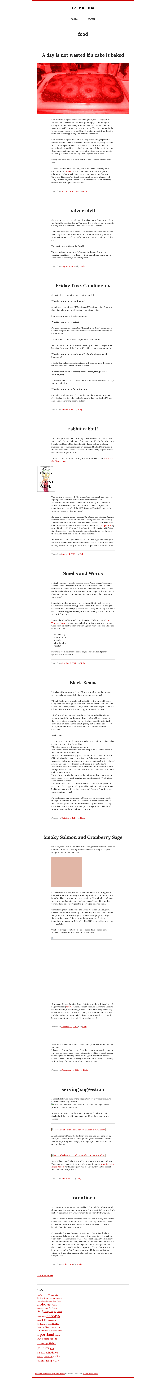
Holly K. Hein (83, 8)
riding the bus (50, 1338)
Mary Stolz (47, 1324)
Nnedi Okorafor (54, 1330)
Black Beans (83, 683)
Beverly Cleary (47, 1295)
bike (56, 1295)
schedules (52, 1352)
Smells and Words (83, 573)
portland (47, 1334)
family (46, 1308)
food (40, 1311)
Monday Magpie (44, 1327)
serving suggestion (83, 1089)
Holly (84, 191)
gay (55, 1312)
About (91, 19)
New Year (45, 1330)
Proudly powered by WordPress (50, 1373)
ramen (57, 1335)
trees (46, 1356)
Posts (74, 19)
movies (54, 1327)
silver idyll (83, 210)
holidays (53, 1316)
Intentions (83, 1198)
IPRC (44, 1320)
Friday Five (48, 1311)
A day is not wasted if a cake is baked (83, 55)
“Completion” (105, 525)
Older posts (45, 1275)
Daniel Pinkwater (47, 1301)
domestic (47, 1304)
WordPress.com (90, 1373)
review (69, 1007)
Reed (40, 1338)
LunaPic (68, 171)
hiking (44, 1316)
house (39, 1320)
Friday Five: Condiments (83, 286)
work (55, 1360)
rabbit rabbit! (83, 429)
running (42, 1343)
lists (49, 1320)
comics (39, 1301)
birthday (45, 1298)
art (38, 1295)
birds (39, 1298)
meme (55, 1323)
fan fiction (53, 1308)
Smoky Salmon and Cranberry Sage (83, 837)
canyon (52, 1298)
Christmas (59, 1298)
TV (50, 1356)
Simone (40, 1357)
